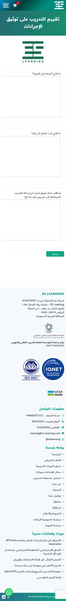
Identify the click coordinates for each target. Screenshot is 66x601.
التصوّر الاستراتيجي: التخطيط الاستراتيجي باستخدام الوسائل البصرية (33, 551)
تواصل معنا (55, 495)
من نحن (56, 483)
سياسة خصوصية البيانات (47, 519)
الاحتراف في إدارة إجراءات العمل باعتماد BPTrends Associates (33, 542)
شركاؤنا (56, 507)
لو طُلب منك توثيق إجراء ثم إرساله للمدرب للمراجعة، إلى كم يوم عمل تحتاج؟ (37, 194)
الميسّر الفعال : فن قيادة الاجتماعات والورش (37, 559)
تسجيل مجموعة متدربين (47, 477)
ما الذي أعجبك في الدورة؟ (46, 73)
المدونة (57, 489)
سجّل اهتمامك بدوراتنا (48, 471)
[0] (15, 5)
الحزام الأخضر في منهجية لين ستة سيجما (38, 565)
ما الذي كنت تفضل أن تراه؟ (46, 133)
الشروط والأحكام (52, 513)
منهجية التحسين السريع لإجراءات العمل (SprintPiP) (32, 571)
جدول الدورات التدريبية (48, 465)
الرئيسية (56, 454)
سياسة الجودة (53, 525)
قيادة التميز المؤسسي (49, 577)
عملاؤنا (57, 501)
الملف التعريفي (52, 460)
